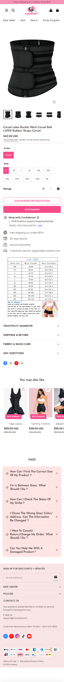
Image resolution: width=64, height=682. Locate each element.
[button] (6, 10)
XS (47, 179)
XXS (37, 179)
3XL (48, 170)
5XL (17, 179)
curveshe (13, 664)
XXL (39, 170)
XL (29, 170)
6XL (27, 179)
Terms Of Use (9, 661)
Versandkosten (10, 139)
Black (8, 155)
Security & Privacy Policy (31, 661)
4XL (7, 179)
